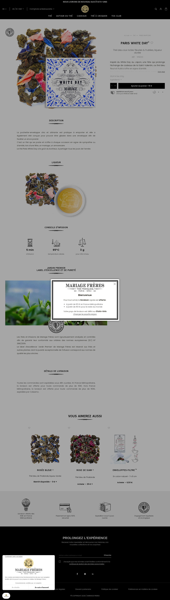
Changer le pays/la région (85, 314)
